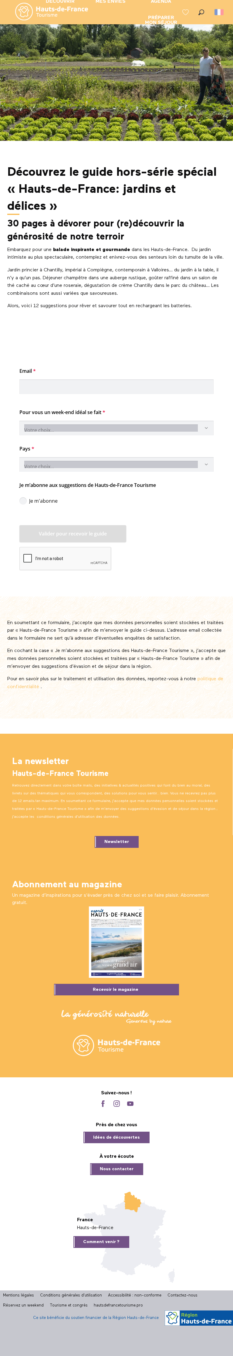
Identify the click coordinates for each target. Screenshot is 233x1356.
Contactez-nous (182, 1295)
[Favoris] (186, 12)
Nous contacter (116, 1169)
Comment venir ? (101, 1242)
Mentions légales (18, 1295)
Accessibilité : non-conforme (134, 1295)
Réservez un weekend (23, 1305)
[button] (201, 12)
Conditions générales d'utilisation (71, 1295)
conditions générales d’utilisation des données (78, 817)
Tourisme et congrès (69, 1305)
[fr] (219, 12)
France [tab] (85, 1220)
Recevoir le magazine (115, 989)
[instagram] (116, 1104)
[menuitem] (46, 12)
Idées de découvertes (116, 1137)
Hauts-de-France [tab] (95, 1227)
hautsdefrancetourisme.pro (118, 1305)
